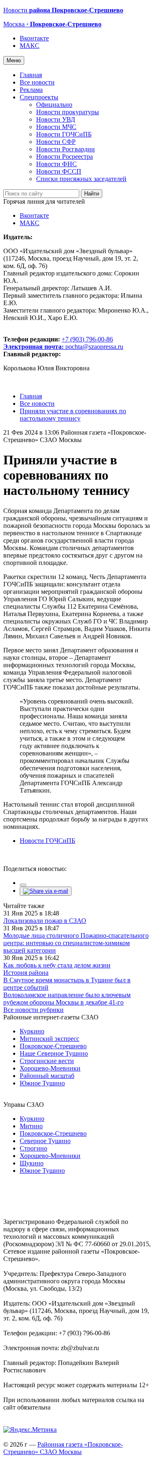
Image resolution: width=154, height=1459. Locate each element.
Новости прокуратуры (67, 111)
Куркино (32, 1031)
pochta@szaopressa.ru (94, 346)
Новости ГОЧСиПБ (64, 134)
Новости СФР (56, 141)
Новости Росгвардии (65, 149)
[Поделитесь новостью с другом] (45, 891)
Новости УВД (55, 119)
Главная (31, 74)
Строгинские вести (47, 1060)
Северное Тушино (45, 1140)
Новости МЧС (56, 126)
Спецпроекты (39, 97)
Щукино (32, 1163)
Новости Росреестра (64, 156)
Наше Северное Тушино (54, 1053)
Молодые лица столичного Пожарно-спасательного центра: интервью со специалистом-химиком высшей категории (76, 943)
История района (25, 972)
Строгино (33, 1148)
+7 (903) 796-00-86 (58, 343)
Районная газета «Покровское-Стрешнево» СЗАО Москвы (63, 1448)
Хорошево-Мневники (50, 1068)
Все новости (37, 82)
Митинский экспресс (49, 1038)
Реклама (31, 89)
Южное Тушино (42, 1083)
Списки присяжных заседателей (81, 178)
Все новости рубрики (33, 1009)
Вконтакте (34, 38)
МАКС (29, 45)
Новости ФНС (56, 163)
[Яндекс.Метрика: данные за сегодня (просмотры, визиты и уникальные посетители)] (30, 1429)
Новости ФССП (58, 171)
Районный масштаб (47, 1075)
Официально (54, 104)
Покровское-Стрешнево (53, 1046)
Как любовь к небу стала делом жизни (56, 965)
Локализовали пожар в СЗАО (44, 920)
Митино (31, 1126)
